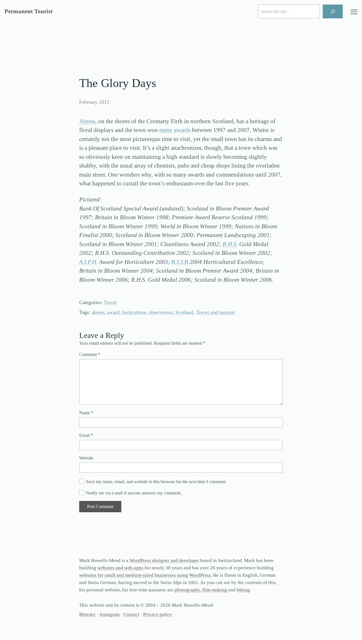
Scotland (184, 312)
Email (86, 435)
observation (161, 312)
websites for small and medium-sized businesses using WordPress (145, 575)
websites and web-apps (120, 567)
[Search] (333, 11)
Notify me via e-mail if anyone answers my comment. (134, 493)
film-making (214, 590)
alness (98, 312)
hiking (243, 590)
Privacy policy (157, 614)
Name (86, 412)
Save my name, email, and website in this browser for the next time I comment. (156, 481)
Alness (87, 121)
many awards (175, 130)
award (113, 312)
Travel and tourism (215, 312)
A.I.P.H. (88, 262)
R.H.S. (230, 244)
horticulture (134, 312)
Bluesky (87, 614)
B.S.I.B (179, 262)
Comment (89, 354)
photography (187, 590)
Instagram (110, 614)
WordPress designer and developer (164, 560)
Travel (110, 302)
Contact (131, 614)
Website (86, 457)
